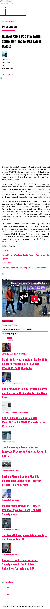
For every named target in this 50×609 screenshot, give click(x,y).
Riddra (14, 325)
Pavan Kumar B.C (7, 74)
